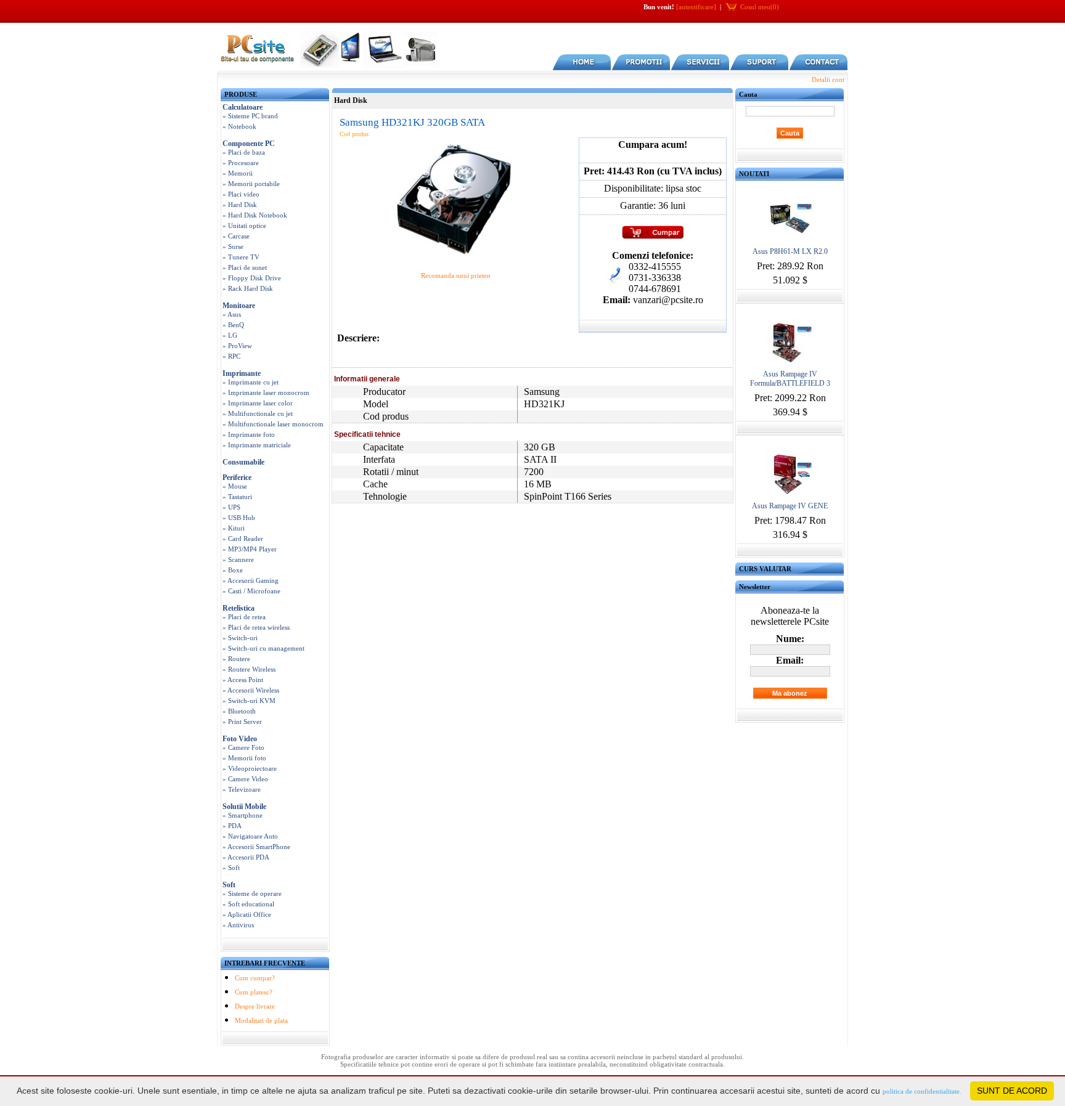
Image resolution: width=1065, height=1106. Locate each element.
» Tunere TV (240, 257)
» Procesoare (240, 162)
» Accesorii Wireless (250, 690)
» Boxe (232, 570)
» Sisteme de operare (252, 893)
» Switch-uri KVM (248, 700)
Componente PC (248, 143)
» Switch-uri (240, 637)
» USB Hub (238, 517)
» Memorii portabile (251, 183)
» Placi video (240, 194)
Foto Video (239, 738)
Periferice (236, 477)
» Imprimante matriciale (256, 445)
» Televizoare (241, 789)
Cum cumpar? (255, 978)
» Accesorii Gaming (250, 580)
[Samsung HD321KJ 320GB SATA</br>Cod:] (455, 258)
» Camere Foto (243, 747)
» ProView (237, 345)
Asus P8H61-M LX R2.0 (790, 251)
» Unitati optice (244, 225)
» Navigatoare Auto (250, 836)
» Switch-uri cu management (263, 648)
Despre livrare (255, 1006)
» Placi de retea (244, 616)
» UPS (231, 507)
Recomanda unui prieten (456, 275)
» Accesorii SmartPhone (256, 846)
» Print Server (242, 721)
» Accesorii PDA (245, 857)
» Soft (231, 867)
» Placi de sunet (244, 267)
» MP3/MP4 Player (249, 549)
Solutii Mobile (244, 806)
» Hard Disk (239, 204)
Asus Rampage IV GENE (790, 506)
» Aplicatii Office (246, 914)
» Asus (231, 314)
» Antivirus (238, 925)
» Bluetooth (239, 711)
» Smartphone (242, 815)
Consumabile (243, 462)
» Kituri (233, 528)
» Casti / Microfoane (251, 591)
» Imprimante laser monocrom (265, 392)
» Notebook (239, 126)
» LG (229, 335)
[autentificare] (696, 6)
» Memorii (237, 173)
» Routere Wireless (248, 669)
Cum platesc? (253, 992)
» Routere (236, 658)
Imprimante (241, 373)
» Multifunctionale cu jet (257, 413)
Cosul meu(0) (759, 6)
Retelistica (238, 608)
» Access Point (242, 679)
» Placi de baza (243, 152)
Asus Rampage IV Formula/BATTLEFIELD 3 (790, 379)
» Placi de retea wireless (256, 627)
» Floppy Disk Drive (251, 278)
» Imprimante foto (248, 434)
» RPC (231, 356)
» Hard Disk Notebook (254, 215)
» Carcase (236, 236)
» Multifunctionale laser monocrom (273, 424)
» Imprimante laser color (257, 403)
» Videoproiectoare (249, 768)
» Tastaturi (237, 496)
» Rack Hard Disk (247, 288)
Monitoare (238, 305)
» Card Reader (242, 538)
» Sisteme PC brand (250, 116)
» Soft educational (248, 904)
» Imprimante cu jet (250, 382)
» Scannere (238, 559)
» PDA (232, 825)
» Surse (232, 246)
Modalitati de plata (261, 1020)
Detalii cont (828, 79)
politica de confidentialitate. (922, 1091)
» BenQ (233, 324)
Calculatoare (242, 107)
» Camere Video (245, 779)
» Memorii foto (244, 758)
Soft (228, 884)
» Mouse (234, 486)
